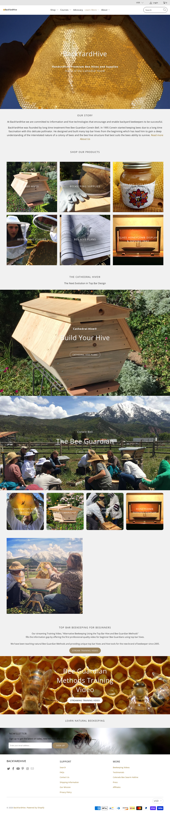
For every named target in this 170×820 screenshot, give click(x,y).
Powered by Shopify (35, 807)
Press (115, 782)
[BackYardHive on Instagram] (28, 768)
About (104, 9)
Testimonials (118, 772)
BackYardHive (20, 807)
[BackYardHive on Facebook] (13, 768)
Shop (53, 9)
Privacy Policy (66, 792)
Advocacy (78, 9)
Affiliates (117, 787)
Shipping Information (69, 782)
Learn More (91, 9)
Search (63, 767)
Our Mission (65, 787)
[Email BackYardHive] (32, 768)
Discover (85, 348)
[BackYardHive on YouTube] (18, 768)
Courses (64, 9)
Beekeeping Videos (121, 767)
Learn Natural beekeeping (85, 720)
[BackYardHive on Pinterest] (23, 768)
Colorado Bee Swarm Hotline (125, 777)
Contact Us (64, 777)
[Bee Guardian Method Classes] (45, 576)
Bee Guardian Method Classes (123, 559)
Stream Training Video (85, 650)
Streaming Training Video (85, 700)
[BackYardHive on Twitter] (9, 768)
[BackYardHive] (10, 10)
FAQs (62, 772)
